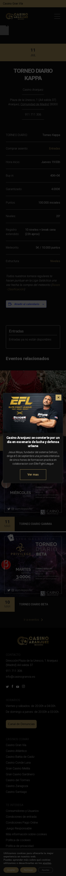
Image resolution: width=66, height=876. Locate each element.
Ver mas (33, 474)
